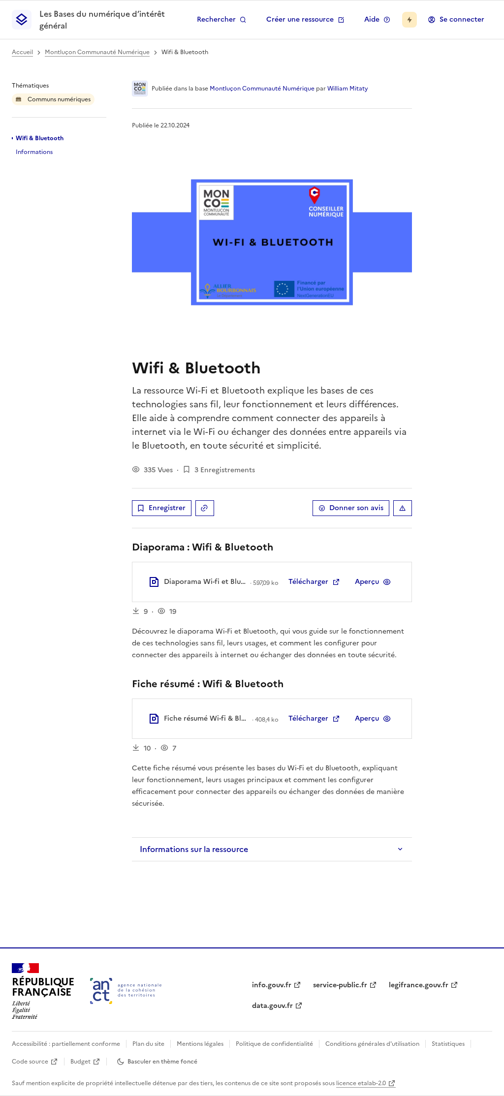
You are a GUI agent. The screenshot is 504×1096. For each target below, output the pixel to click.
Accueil (22, 52)
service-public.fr (340, 985)
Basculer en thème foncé (162, 1061)
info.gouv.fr (271, 985)
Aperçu (367, 582)
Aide (371, 19)
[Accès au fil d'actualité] (409, 20)
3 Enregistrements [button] (224, 470)
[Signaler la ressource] (402, 508)
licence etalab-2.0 (361, 1083)
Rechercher (216, 19)
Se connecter (462, 19)
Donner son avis (356, 508)
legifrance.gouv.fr (418, 985)
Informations (34, 152)
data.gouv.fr (272, 1006)
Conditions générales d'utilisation (372, 1043)
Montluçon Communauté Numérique (97, 52)
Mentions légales (200, 1043)
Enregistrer (167, 508)
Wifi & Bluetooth (39, 138)
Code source (30, 1061)
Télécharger (308, 582)
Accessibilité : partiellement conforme (66, 1043)
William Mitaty (347, 88)
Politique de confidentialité (274, 1043)
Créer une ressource (300, 19)
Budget (80, 1061)
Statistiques (448, 1043)
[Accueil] (125, 991)
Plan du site (148, 1043)
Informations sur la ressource (194, 849)
